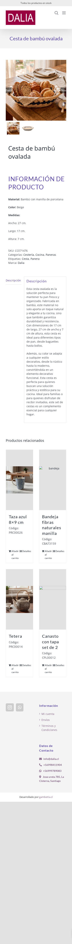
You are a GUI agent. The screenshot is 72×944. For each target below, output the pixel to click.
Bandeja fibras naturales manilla (51, 525)
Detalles (26, 551)
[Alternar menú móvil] (64, 13)
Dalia (21, 263)
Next (63, 90)
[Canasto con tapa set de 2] (52, 599)
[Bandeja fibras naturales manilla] (52, 480)
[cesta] (36, 90)
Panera (35, 259)
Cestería (28, 255)
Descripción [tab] (13, 280)
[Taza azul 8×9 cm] (19, 480)
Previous (9, 90)
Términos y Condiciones (49, 728)
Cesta (25, 259)
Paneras (51, 255)
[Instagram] (10, 707)
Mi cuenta (47, 714)
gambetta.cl (46, 797)
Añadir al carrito (15, 554)
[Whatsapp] (19, 707)
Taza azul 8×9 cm (18, 519)
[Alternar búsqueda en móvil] (56, 13)
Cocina (40, 255)
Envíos (45, 720)
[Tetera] (19, 599)
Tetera (15, 636)
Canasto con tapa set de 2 (50, 641)
